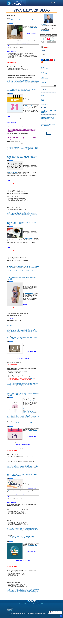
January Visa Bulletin (33, 530)
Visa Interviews (34, 417)
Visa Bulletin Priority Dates (21, 270)
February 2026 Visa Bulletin (32, 430)
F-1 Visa (31, 81)
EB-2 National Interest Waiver (29, 147)
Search (55, 85)
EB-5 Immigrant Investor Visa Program (19, 81)
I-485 (11, 269)
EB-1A (26, 80)
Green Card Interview (20, 329)
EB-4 (13, 81)
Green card (33, 215)
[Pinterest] (50, 60)
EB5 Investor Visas (27, 81)
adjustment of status (11, 490)
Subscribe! (48, 48)
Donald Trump (31, 382)
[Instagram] (54, 60)
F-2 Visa (33, 81)
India (33, 329)
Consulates (21, 212)
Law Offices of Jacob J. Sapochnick (16, 615)
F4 (34, 214)
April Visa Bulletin (17, 382)
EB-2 (27, 80)
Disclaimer (31, 603)
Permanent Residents (22, 330)
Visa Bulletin (15, 270)
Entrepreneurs (16, 591)
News (25, 269)
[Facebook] (42, 60)
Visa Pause (11, 387)
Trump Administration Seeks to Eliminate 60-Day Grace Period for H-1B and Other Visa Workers (48, 127)
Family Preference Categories (11, 82)
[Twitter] (44, 60)
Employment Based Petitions (34, 148)
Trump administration (29, 269)
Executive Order (25, 384)
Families (26, 149)
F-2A (35, 81)
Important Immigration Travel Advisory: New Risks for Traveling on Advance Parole (48, 125)
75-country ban (31, 378)
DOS (22, 80)
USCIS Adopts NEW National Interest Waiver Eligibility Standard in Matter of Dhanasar (48, 109)
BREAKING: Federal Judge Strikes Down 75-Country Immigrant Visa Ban (48, 120)
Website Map (38, 603)
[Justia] (48, 60)
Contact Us (30, 7)
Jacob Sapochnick (43, 24)
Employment (13, 384)
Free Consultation (29, 82)
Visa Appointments (18, 331)
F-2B (37, 81)
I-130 (24, 329)
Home (8, 7)
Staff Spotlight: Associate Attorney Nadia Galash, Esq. (48, 113)
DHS (21, 80)
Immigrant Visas (14, 269)
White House (33, 270)
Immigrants (18, 269)
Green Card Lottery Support (44, 104)
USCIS (33, 269)
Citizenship (42, 100)
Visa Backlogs (12, 270)
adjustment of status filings (29, 105)
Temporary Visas (43, 96)
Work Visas (43, 72)
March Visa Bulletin (19, 416)
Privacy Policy (26, 603)
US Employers (12, 331)
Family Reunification (16, 415)
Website (23, 603)
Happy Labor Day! (43, 112)
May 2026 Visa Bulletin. (31, 284)
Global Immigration (34, 82)
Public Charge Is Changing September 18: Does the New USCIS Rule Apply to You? (48, 122)
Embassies (28, 148)
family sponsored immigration (45, 30)
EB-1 (24, 80)
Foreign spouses (26, 385)
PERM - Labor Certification (16, 330)
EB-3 (9, 81)
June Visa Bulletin (22, 269)
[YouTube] (52, 60)
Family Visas (17, 82)
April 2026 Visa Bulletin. (31, 345)
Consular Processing (17, 80)
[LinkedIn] (46, 60)
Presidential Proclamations (31, 330)
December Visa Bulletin (26, 589)
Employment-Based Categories (10, 149)
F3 (38, 81)
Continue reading (9, 264)
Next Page (36, 597)
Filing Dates (20, 82)
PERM (11, 330)
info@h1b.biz (11, 610)
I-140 (26, 329)
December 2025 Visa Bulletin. (32, 545)
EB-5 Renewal (20, 148)
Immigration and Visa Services (15, 7)
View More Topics (43, 82)
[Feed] (42, 62)
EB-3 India (11, 81)
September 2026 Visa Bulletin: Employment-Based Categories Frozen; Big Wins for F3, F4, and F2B (47, 118)
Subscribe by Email (24, 7)
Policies (26, 330)
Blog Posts (42, 603)
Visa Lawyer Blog (14, 3)
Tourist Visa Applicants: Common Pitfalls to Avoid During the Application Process (48, 111)
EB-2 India (30, 80)
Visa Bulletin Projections (28, 270)
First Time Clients (24, 82)
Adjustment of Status (12, 80)
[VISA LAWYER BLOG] (31, 10)
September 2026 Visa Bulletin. (32, 27)
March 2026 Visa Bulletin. (32, 400)
